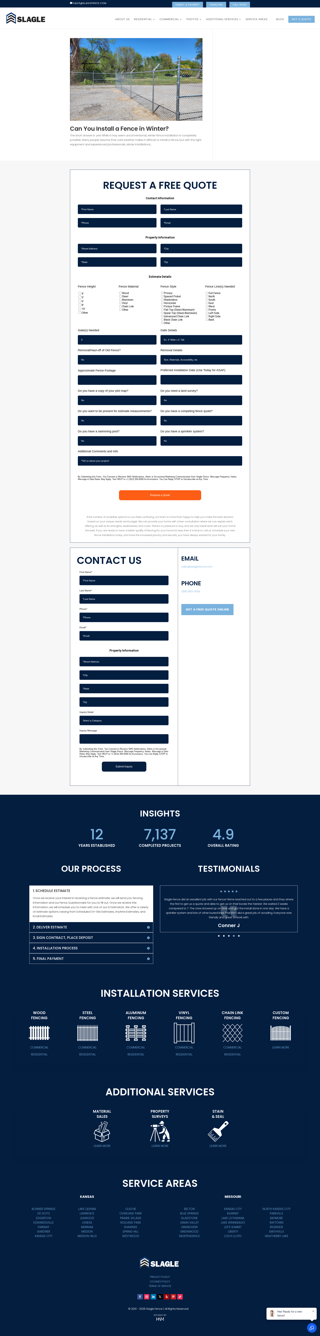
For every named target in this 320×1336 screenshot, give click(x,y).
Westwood (130, 1236)
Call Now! (240, 4)
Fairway (43, 1227)
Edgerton (43, 1218)
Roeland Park (130, 1223)
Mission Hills (87, 1236)
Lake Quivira (87, 1209)
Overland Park (131, 1213)
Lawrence (87, 1213)
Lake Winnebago (233, 1223)
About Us (122, 19)
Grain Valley (189, 1223)
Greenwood (189, 1232)
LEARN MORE (280, 1047)
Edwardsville (43, 1223)
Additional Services (222, 19)
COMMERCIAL (39, 1047)
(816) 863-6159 (190, 591)
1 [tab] (219, 936)
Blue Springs (189, 1213)
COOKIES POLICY (160, 1281)
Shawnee (130, 1227)
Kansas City (43, 1236)
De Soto (43, 1213)
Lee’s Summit (233, 1227)
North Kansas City (276, 1209)
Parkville (276, 1213)
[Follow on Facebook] (140, 1296)
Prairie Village (130, 1218)
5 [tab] (239, 936)
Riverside (276, 1227)
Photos (192, 19)
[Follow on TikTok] (180, 1296)
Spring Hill (131, 1232)
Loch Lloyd (233, 1236)
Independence (189, 1236)
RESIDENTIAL (39, 1054)
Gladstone (189, 1218)
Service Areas (257, 19)
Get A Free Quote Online (207, 609)
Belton (189, 1209)
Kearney (233, 1213)
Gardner (43, 1232)
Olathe (130, 1209)
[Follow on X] (160, 1296)
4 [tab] (234, 936)
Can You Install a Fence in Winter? (119, 129)
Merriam (87, 1227)
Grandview (189, 1227)
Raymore (276, 1218)
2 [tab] (224, 936)
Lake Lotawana (233, 1218)
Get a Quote (301, 19)
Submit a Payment (188, 4)
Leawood (87, 1218)
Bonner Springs (43, 1209)
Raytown (276, 1223)
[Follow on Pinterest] (173, 1296)
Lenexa (87, 1223)
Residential (143, 19)
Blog (280, 19)
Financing (216, 4)
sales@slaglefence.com (196, 567)
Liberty (233, 1232)
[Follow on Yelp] (166, 1296)
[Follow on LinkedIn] (153, 1296)
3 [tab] (229, 936)
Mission (87, 1232)
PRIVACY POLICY (160, 1277)
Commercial (169, 19)
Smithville (276, 1232)
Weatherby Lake (276, 1236)
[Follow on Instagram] (146, 1296)
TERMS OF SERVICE (160, 1286)
